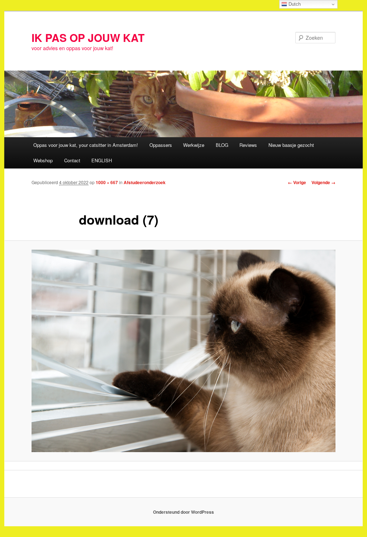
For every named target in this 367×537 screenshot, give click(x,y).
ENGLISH (101, 160)
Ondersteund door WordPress (183, 512)
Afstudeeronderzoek (145, 182)
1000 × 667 (107, 182)
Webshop (43, 160)
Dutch (294, 4)
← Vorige (297, 182)
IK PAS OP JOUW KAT (88, 37)
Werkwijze (193, 145)
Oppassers (160, 145)
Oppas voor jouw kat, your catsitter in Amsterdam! (85, 145)
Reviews (248, 145)
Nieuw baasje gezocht (291, 145)
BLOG (222, 145)
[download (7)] (183, 351)
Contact (72, 160)
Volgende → (323, 182)
